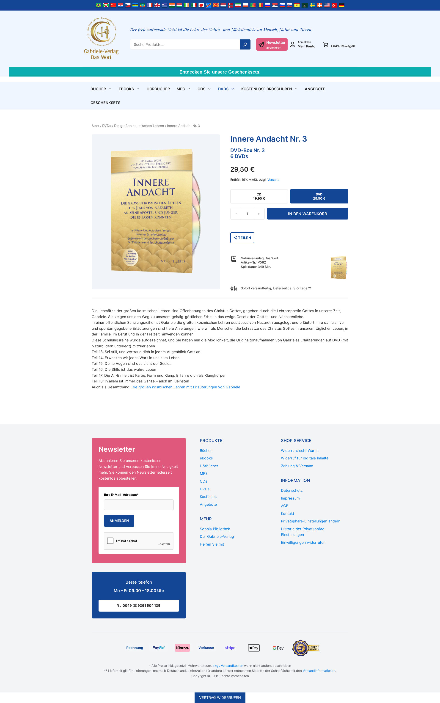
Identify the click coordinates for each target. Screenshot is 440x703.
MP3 (181, 89)
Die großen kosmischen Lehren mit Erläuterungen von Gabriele (186, 387)
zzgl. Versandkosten (228, 665)
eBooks (126, 89)
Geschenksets (105, 102)
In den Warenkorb (307, 213)
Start (95, 126)
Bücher (98, 89)
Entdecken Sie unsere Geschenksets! (220, 71)
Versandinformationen (319, 671)
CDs (201, 89)
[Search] (245, 44)
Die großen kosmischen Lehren (139, 126)
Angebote (315, 89)
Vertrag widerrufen (220, 697)
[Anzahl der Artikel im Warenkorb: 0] (325, 44)
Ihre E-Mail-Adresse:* (121, 495)
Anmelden (119, 521)
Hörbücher (158, 89)
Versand (273, 179)
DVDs (223, 89)
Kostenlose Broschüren (266, 89)
